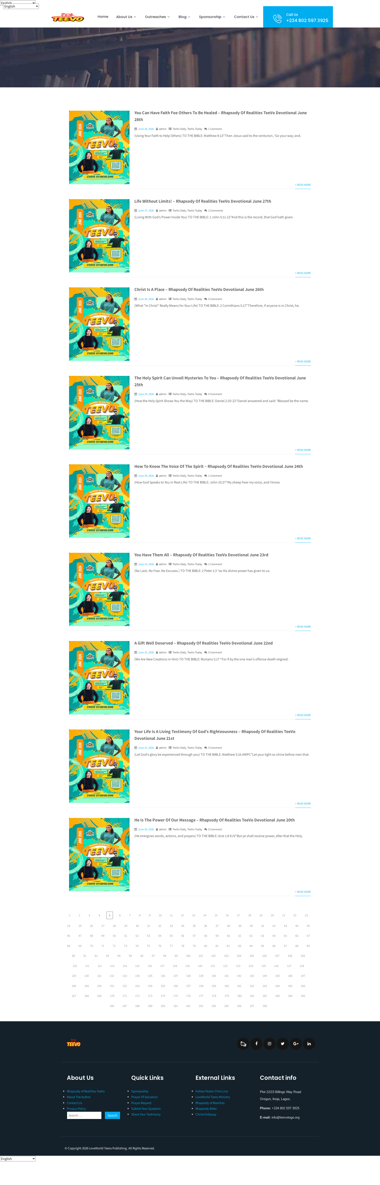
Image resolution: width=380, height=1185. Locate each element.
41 (262, 926)
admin (162, 129)
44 (296, 926)
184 (290, 996)
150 (99, 986)
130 (86, 976)
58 (205, 936)
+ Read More (303, 185)
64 (274, 936)
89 (308, 946)
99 (176, 956)
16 (227, 915)
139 (201, 976)
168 (86, 996)
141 (227, 976)
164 (277, 986)
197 (252, 1006)
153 (137, 986)
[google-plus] (296, 1044)
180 (239, 996)
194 (214, 1006)
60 (228, 936)
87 (285, 946)
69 (80, 946)
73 (125, 946)
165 (290, 986)
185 (303, 996)
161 (239, 986)
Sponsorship (139, 1091)
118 (175, 966)
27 (102, 926)
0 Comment (215, 299)
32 (159, 926)
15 (216, 915)
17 (238, 915)
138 (188, 976)
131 (99, 976)
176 (188, 996)
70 (91, 946)
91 (84, 956)
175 (176, 996)
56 (182, 936)
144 (265, 976)
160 (227, 986)
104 (239, 956)
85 (262, 946)
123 (238, 966)
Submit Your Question (146, 1108)
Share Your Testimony (146, 1114)
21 (283, 915)
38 (228, 926)
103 (226, 956)
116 (150, 966)
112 (100, 966)
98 (164, 956)
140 (214, 976)
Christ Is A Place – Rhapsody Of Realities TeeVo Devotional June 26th (199, 289)
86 (274, 946)
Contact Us (244, 16)
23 (306, 915)
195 (226, 1006)
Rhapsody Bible (206, 1108)
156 (176, 986)
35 (194, 926)
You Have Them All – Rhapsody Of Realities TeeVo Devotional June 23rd (201, 555)
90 (73, 956)
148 (74, 986)
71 (102, 946)
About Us (124, 16)
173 (150, 996)
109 (303, 956)
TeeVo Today (194, 129)
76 (159, 946)
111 (87, 966)
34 (182, 926)
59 (217, 936)
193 (201, 1006)
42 (274, 926)
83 (239, 946)
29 (125, 926)
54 (159, 936)
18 (249, 915)
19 (260, 915)
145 (277, 976)
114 (125, 966)
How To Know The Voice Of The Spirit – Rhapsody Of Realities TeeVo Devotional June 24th (218, 466)
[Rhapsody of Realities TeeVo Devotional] (67, 17)
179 (227, 996)
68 (68, 946)
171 (125, 996)
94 (119, 956)
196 (239, 1006)
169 (99, 996)
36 (205, 926)
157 (188, 986)
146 (290, 976)
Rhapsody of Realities (210, 1103)
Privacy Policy (76, 1108)
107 (277, 956)
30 (137, 926)
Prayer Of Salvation (144, 1097)
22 (294, 915)
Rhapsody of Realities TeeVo (86, 1091)
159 (214, 986)
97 (153, 956)
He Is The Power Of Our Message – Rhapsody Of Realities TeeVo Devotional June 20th (214, 820)
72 (114, 946)
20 (272, 915)
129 (74, 976)
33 (171, 926)
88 (296, 946)
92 (96, 956)
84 (251, 946)
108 (290, 956)
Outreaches (155, 16)
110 (75, 966)
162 (252, 986)
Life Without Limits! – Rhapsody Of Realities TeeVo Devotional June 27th (202, 201)
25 (80, 926)
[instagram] (269, 1044)
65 (285, 936)
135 (150, 976)
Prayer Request (141, 1103)
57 (194, 936)
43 (285, 926)
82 (228, 946)
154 (150, 986)
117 (162, 966)
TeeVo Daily (179, 129)
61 (239, 936)
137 (176, 976)
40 (251, 926)
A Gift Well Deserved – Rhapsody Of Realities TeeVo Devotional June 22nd (203, 643)
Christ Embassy (205, 1114)
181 (252, 996)
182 (265, 996)
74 (137, 946)
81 (217, 946)
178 (214, 996)
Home (103, 16)
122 (225, 966)
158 (201, 986)
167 (74, 996)
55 (171, 936)
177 (201, 996)
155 (163, 986)
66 (296, 936)
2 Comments (215, 210)
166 (303, 986)
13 (193, 915)
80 (205, 946)
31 (148, 926)
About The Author (79, 1097)
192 (188, 1006)
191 (176, 1006)
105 (252, 956)
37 (217, 926)
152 (124, 986)
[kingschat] (243, 1044)
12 (182, 915)
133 (124, 976)
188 (137, 1006)
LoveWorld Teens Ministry (212, 1097)
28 (114, 926)
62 (251, 936)
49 (102, 936)
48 (91, 936)
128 (302, 966)
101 (201, 956)
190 (163, 1006)
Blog (182, 16)
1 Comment (215, 129)
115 (137, 966)
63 (262, 936)
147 (303, 976)
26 (91, 926)
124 (251, 966)
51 (125, 936)
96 (141, 956)
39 (239, 926)
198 (265, 1006)
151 (112, 986)
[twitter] (283, 1044)
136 (163, 976)
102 (213, 956)
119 (187, 966)
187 (124, 1006)
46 (68, 936)
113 (112, 966)
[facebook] (256, 1044)
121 (213, 966)
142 (239, 976)
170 (112, 996)
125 (263, 966)
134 (137, 976)
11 (171, 915)
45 (308, 926)
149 (86, 986)
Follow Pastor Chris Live (211, 1091)
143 (252, 976)
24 (68, 926)
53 (148, 936)
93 (107, 956)
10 (160, 915)
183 (277, 996)
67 (308, 936)
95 (130, 956)
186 (112, 1006)
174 (163, 996)
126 (276, 966)
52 (137, 936)
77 (171, 946)
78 (182, 946)
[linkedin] (309, 1044)
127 (289, 966)
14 (204, 915)
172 (137, 996)
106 (264, 956)
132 (112, 976)
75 (148, 946)
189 (150, 1006)
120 (200, 966)
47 (80, 936)
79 (194, 946)
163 (265, 986)
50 (114, 936)
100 (188, 956)
